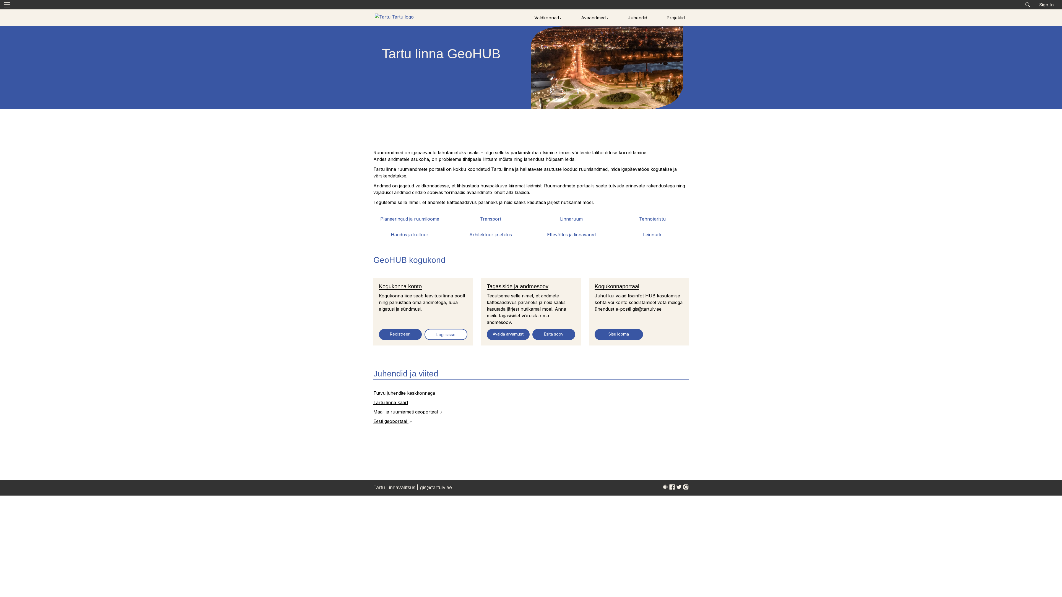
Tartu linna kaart (390, 402)
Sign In (1046, 4)
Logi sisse (445, 334)
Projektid (676, 17)
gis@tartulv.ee (436, 487)
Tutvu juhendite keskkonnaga (404, 393)
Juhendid (637, 17)
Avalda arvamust (508, 334)
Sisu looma (618, 334)
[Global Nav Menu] (7, 4)
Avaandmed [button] (593, 17)
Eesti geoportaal (390, 421)
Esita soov (553, 334)
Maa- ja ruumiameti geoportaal (406, 412)
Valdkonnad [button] (546, 17)
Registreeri (400, 334)
